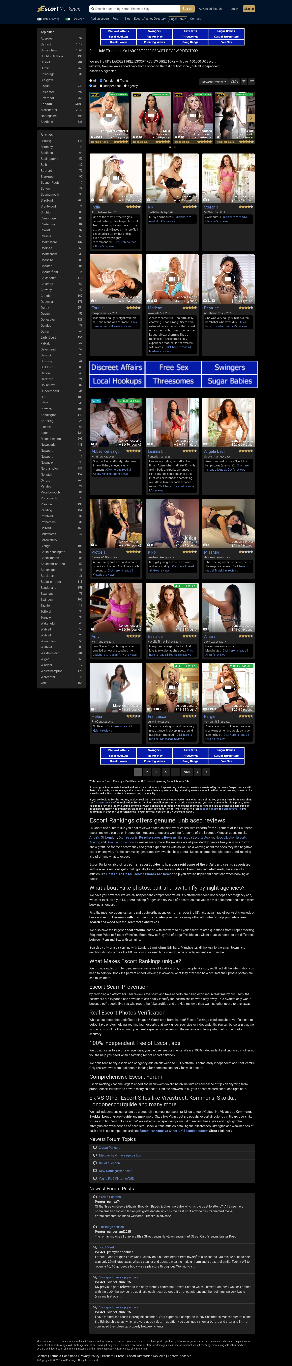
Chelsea (46, 248)
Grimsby (46, 361)
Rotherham (48, 522)
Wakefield (48, 623)
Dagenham (48, 302)
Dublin (45, 68)
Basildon (47, 153)
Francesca (157, 716)
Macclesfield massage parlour (120, 1155)
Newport (47, 451)
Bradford (47, 200)
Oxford (45, 480)
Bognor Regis (50, 182)
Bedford (46, 171)
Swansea (47, 594)
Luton (44, 433)
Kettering (47, 421)
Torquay (46, 617)
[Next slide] (251, 118)
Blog (128, 18)
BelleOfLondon (109, 1163)
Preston (46, 504)
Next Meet (106, 1247)
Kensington (48, 415)
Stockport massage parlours (119, 1277)
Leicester (47, 92)
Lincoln (46, 427)
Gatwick (46, 355)
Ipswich (46, 409)
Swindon (47, 599)
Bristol (45, 62)
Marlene (155, 308)
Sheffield (47, 122)
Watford (46, 647)
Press (120, 1356)
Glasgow (47, 80)
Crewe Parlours (109, 1148)
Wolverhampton (51, 671)
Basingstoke (49, 159)
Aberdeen (47, 38)
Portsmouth (49, 498)
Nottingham (49, 116)
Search (187, 9)
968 (187, 772)
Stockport (47, 576)
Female (108, 81)
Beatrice (211, 308)
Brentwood (48, 206)
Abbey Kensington (106, 451)
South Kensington (53, 552)
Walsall (46, 629)
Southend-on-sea (53, 564)
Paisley (46, 486)
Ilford (44, 403)
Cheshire (47, 260)
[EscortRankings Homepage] (61, 9)
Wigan (45, 659)
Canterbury (48, 224)
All (95, 81)
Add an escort (100, 18)
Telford (46, 611)
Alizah (209, 636)
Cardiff (45, 230)
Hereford (47, 379)
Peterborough (50, 492)
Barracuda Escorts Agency (196, 837)
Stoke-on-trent (51, 582)
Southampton (50, 558)
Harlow (45, 373)
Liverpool (47, 98)
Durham (46, 331)
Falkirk (45, 343)
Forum (117, 18)
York (44, 683)
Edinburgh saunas (111, 1227)
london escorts (209, 808)
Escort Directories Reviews (146, 1356)
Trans (124, 81)
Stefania (211, 207)
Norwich (46, 474)
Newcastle (48, 445)
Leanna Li (156, 451)
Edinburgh (47, 74)
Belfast (46, 44)
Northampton (50, 468)
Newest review (213, 82)
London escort (197, 1131)
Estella (97, 308)
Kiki (151, 207)
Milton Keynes (51, 439)
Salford (46, 528)
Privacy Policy (90, 1356)
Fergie (209, 716)
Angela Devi (214, 451)
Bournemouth (50, 194)
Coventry (47, 284)
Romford (47, 516)
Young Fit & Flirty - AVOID (116, 1179)
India (96, 207)
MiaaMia (211, 552)
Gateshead (48, 349)
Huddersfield (50, 391)
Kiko (152, 552)
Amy (95, 636)
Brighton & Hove (52, 56)
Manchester (49, 110)
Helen (97, 716)
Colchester (48, 278)
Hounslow (48, 385)
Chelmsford (49, 242)
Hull (43, 397)
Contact (195, 18)
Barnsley (47, 147)
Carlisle (46, 236)
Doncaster (48, 319)
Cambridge (48, 218)
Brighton (46, 212)
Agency (133, 86)
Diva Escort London (120, 842)
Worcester (48, 677)
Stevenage (48, 570)
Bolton (45, 188)
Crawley (46, 290)
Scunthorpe (48, 534)
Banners (107, 1356)
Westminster (50, 653)
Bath (44, 165)
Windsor (46, 665)
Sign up (249, 9)
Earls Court (48, 337)
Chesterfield (49, 272)
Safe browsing (51, 18)
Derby (45, 308)
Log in (235, 9)
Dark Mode (78, 18)
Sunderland (48, 588)
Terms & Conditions (63, 1356)
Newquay (47, 462)
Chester (46, 266)
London (46, 104)
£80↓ (234, 82)
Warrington (48, 641)
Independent (112, 86)
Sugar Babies (178, 19)
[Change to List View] (251, 81)
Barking (46, 141)
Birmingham (49, 50)
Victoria (98, 552)
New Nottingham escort (115, 1171)
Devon (45, 314)
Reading (46, 510)
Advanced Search (210, 9)
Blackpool (47, 177)
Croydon (46, 296)
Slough (45, 546)
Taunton (46, 605)
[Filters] (244, 81)
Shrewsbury (49, 540)
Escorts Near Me (179, 1356)
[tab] (170, 147)
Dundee (46, 325)
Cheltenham (49, 254)
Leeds (45, 86)
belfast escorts (231, 808)
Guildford (47, 367)
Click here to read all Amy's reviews (115, 654)
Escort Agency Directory (150, 18)
